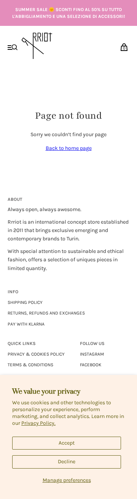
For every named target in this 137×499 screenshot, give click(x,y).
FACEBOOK (90, 364)
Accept (67, 443)
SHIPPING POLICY (25, 302)
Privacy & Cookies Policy (36, 354)
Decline (66, 461)
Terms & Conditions (30, 364)
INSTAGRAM (92, 354)
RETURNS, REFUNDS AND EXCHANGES (46, 313)
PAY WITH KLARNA (26, 324)
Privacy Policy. (38, 423)
